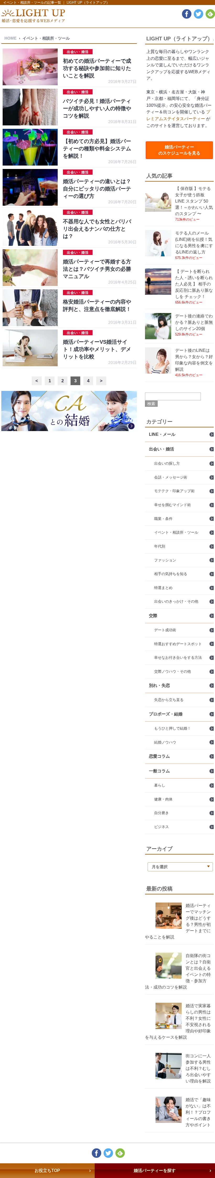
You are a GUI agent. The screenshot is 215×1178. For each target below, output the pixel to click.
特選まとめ (163, 588)
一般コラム (159, 771)
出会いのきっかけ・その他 (176, 601)
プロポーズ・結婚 (165, 714)
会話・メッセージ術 (170, 477)
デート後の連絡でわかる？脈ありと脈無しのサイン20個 (194, 322)
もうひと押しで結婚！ (172, 728)
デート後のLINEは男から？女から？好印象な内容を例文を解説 (194, 360)
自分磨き (161, 813)
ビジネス (161, 827)
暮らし (159, 785)
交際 (153, 615)
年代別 (159, 546)
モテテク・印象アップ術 (174, 491)
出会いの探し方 (167, 463)
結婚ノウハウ (165, 742)
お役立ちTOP (47, 1170)
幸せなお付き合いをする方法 (178, 657)
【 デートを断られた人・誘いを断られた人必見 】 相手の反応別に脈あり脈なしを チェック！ (194, 284)
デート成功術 (165, 630)
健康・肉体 (163, 799)
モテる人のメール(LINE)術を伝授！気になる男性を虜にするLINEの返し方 (194, 242)
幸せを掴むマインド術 (172, 505)
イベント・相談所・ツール (176, 532)
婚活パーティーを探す (155, 1170)
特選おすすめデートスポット (178, 644)
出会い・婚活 (161, 449)
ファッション (165, 560)
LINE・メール (162, 434)
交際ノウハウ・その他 (172, 671)
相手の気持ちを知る (170, 574)
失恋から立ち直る (169, 700)
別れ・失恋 (159, 685)
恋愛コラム (159, 756)
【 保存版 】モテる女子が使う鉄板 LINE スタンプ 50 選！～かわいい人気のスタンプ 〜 (194, 201)
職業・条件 (163, 519)
